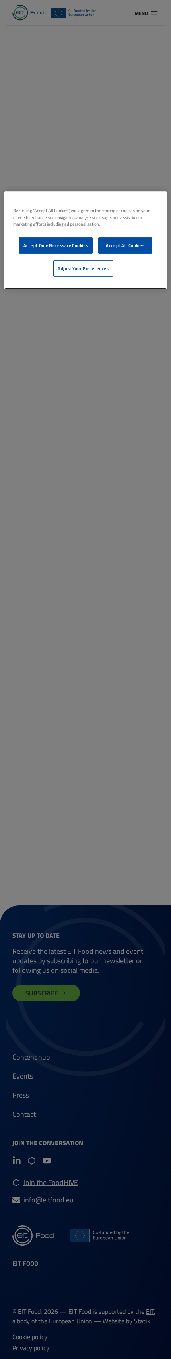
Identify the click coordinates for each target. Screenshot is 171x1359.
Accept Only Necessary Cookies (56, 245)
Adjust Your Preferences (83, 268)
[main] (85, 240)
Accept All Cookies (125, 245)
